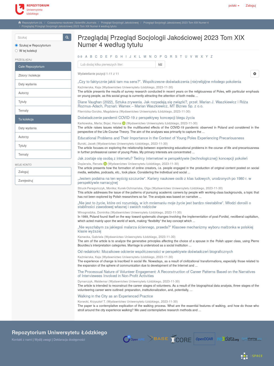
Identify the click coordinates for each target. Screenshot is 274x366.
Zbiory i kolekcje (29, 75)
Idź (160, 64)
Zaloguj (23, 172)
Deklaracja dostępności (69, 339)
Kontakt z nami (22, 339)
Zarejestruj (25, 180)
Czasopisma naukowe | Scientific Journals (71, 22)
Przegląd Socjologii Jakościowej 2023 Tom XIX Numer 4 (176, 22)
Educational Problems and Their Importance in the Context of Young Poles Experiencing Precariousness (161, 137)
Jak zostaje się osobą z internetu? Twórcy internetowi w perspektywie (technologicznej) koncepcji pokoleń (162, 158)
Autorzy (23, 93)
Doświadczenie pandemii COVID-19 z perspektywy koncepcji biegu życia (136, 117)
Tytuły (22, 101)
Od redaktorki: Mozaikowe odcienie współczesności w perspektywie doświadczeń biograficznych (155, 251)
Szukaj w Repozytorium (35, 45)
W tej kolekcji (28, 50)
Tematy (23, 110)
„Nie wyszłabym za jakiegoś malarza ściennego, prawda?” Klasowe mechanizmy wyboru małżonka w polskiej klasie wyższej (165, 229)
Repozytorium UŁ (32, 22)
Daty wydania (27, 84)
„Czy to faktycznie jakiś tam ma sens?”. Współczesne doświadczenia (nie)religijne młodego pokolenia (159, 81)
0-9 (80, 56)
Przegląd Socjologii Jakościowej (120, 22)
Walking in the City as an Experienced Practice (115, 295)
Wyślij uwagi (42, 339)
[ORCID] (123, 123)
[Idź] (67, 37)
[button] (234, 5)
